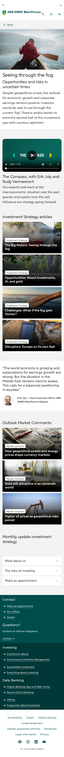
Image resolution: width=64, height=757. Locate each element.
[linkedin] (36, 742)
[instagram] (28, 742)
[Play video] (32, 155)
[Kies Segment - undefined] (60, 5)
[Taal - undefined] (3, 5)
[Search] (43, 14)
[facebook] (20, 742)
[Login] (51, 14)
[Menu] (59, 14)
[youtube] (44, 742)
